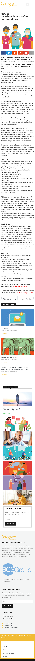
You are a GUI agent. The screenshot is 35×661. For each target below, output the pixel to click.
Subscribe (5, 646)
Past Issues (5, 643)
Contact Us (5, 649)
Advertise (5, 656)
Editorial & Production (8, 653)
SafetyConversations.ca (19, 286)
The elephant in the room (9, 357)
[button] (27, 4)
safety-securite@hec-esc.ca (25, 293)
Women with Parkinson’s (11, 409)
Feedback (4, 329)
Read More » (4, 333)
